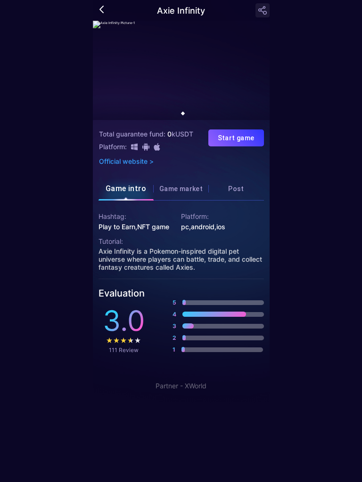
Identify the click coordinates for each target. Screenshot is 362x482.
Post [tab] (236, 189)
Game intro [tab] (126, 188)
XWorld (195, 386)
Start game (236, 138)
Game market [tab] (181, 189)
